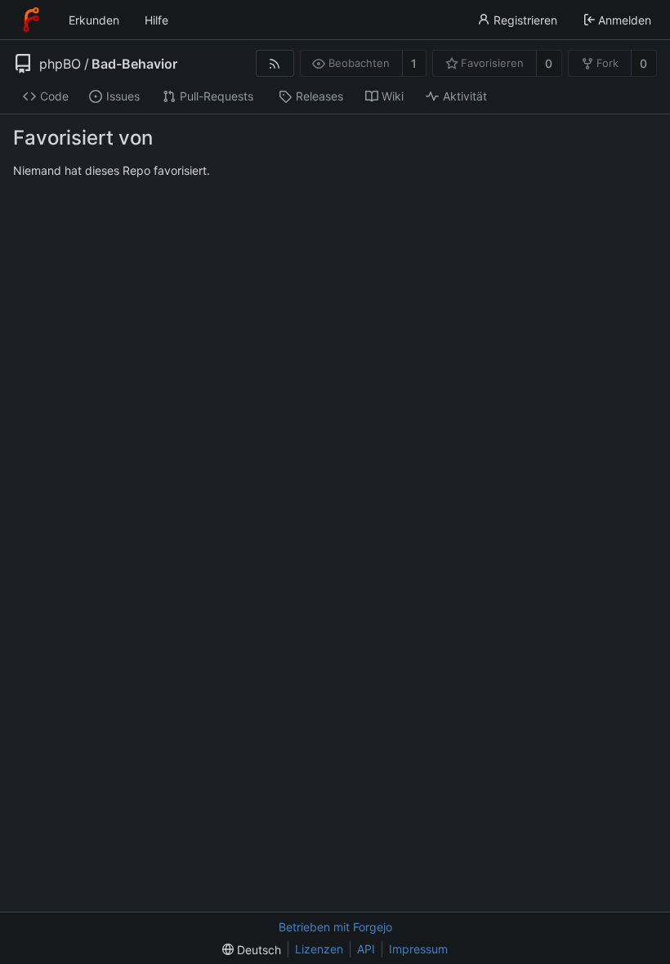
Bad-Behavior (134, 64)
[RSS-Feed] (275, 63)
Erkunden (94, 20)
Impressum (418, 949)
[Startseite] (31, 19)
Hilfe (156, 20)
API (366, 949)
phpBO (60, 64)
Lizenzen (319, 949)
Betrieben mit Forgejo (335, 927)
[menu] (251, 950)
